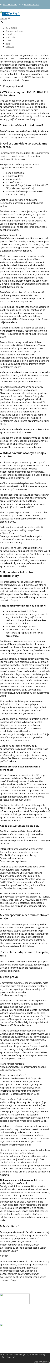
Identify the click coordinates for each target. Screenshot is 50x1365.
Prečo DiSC (11, 37)
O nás (8, 40)
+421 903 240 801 (10, 4)
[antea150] (10, 1330)
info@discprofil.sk (31, 4)
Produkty (10, 34)
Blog (8, 43)
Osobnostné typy (14, 31)
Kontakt (10, 46)
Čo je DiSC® (11, 28)
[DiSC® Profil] (10, 13)
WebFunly (45, 1361)
